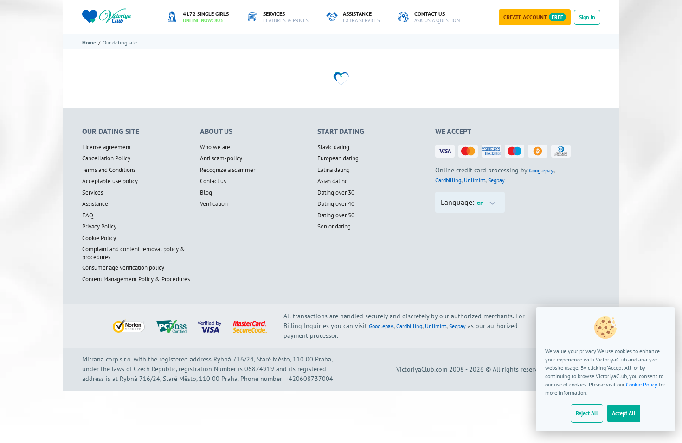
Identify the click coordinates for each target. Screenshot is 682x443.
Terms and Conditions (108, 170)
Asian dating (332, 181)
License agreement (106, 147)
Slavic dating (333, 147)
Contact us (213, 181)
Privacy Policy (99, 226)
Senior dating (334, 226)
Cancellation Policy (106, 158)
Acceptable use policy (110, 181)
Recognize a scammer (227, 170)
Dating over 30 (335, 192)
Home (89, 42)
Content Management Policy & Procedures (136, 279)
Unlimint (474, 180)
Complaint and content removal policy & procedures (133, 253)
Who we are (215, 147)
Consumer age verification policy (123, 268)
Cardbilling (448, 180)
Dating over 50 (335, 215)
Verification (214, 204)
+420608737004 (309, 378)
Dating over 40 (335, 204)
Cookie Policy (641, 384)
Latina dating (333, 170)
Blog (206, 192)
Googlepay (541, 170)
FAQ (87, 215)
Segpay (496, 180)
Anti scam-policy (221, 158)
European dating (338, 158)
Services (92, 192)
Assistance (95, 204)
